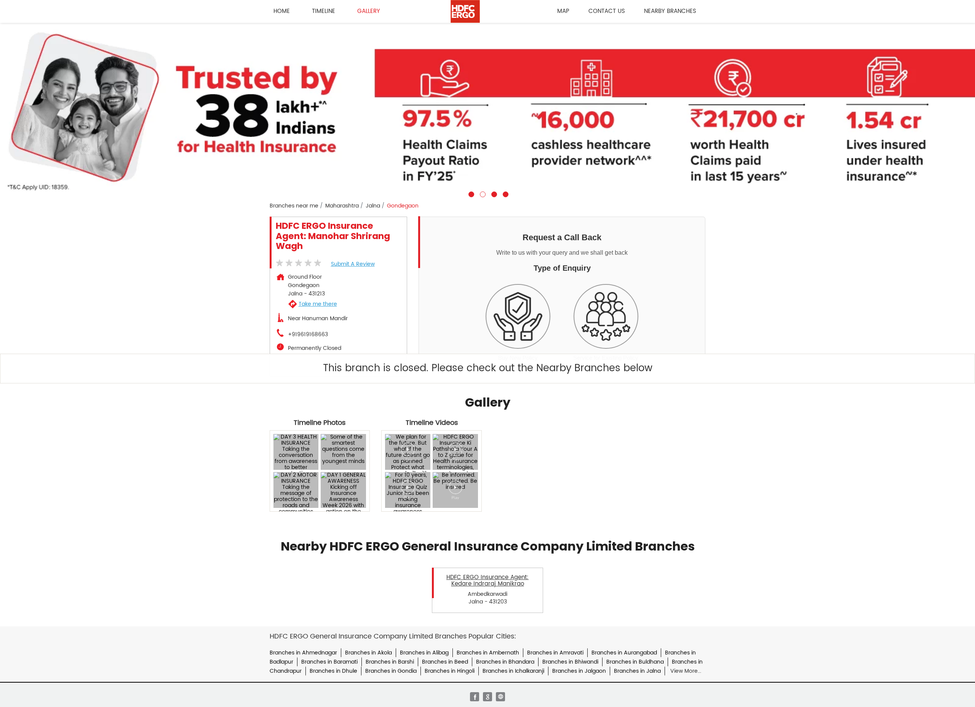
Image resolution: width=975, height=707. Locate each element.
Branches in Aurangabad (624, 652)
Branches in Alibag (424, 652)
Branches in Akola (368, 652)
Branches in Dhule (333, 671)
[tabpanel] (487, 110)
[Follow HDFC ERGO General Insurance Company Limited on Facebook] (474, 696)
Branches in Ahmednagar (303, 652)
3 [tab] (493, 193)
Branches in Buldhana (635, 662)
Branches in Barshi (390, 662)
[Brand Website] (500, 696)
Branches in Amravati (555, 652)
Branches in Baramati (329, 662)
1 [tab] (470, 193)
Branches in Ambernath (488, 652)
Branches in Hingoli (450, 671)
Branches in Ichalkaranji (513, 671)
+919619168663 (308, 334)
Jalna (373, 206)
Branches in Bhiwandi (570, 662)
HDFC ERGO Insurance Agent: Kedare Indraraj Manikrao (487, 581)
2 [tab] (482, 193)
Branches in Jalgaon (579, 671)
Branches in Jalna (637, 671)
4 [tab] (505, 193)
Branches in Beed (445, 662)
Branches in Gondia (391, 671)
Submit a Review (353, 264)
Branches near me (294, 206)
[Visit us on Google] (487, 696)
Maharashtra (342, 206)
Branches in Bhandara (505, 662)
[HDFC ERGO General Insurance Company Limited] (465, 11)
